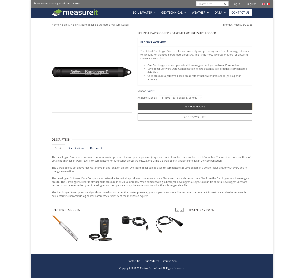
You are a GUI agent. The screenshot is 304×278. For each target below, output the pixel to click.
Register (251, 3)
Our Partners (151, 261)
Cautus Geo (170, 261)
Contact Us (240, 12)
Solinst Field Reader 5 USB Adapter (169, 228)
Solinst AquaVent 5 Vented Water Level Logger (66, 237)
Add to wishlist (195, 117)
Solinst (66, 24)
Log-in (237, 3)
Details (58, 148)
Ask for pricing (195, 106)
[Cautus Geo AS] (75, 12)
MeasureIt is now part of (58, 3)
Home (55, 24)
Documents (96, 148)
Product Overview (153, 42)
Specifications (76, 148)
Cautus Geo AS (148, 268)
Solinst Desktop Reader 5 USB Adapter (135, 225)
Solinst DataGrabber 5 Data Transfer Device (100, 238)
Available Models (147, 97)
